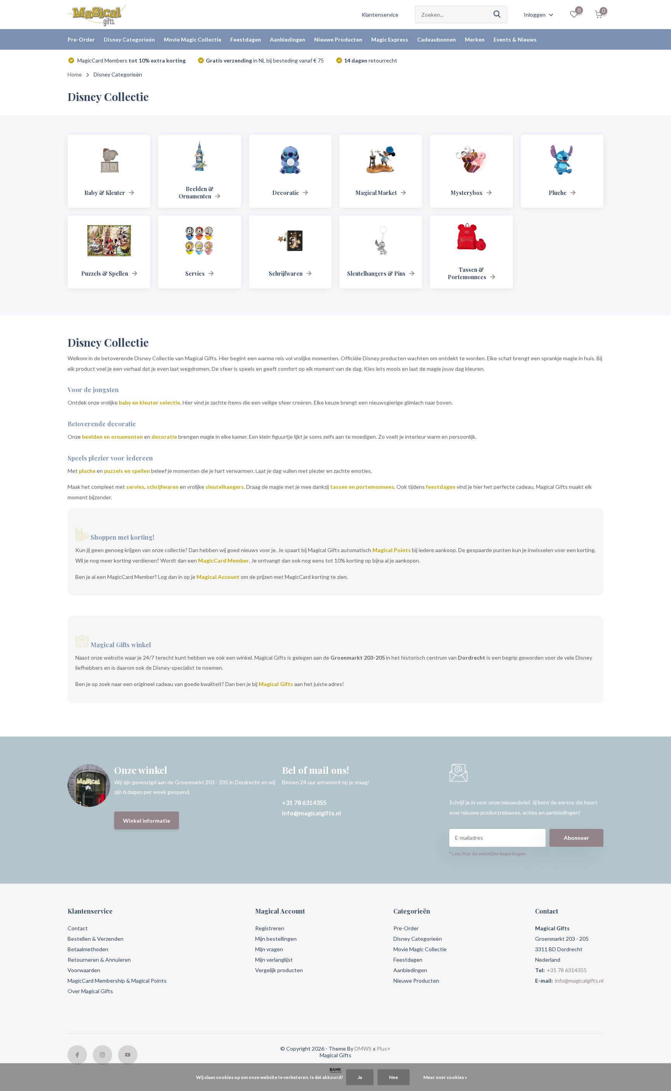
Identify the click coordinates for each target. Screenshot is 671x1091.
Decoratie (285, 192)
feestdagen (440, 486)
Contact (78, 928)
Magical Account (218, 576)
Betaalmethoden (88, 949)
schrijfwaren (163, 486)
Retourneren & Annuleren (99, 959)
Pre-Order (81, 39)
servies (135, 486)
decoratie (164, 436)
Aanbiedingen (287, 39)
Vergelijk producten (279, 970)
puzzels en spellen (127, 470)
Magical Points (391, 550)
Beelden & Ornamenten (196, 192)
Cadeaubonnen (436, 39)
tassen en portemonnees (362, 486)
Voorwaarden (84, 970)
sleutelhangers (224, 486)
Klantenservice (380, 14)
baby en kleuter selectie (149, 402)
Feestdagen (245, 39)
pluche (87, 470)
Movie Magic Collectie (192, 39)
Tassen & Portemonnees (467, 273)
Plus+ (384, 1048)
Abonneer (576, 837)
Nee (393, 1077)
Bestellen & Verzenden (95, 938)
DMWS (363, 1048)
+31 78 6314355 (304, 802)
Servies (195, 273)
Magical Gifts (276, 684)
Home (75, 74)
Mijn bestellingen (276, 938)
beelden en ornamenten (112, 436)
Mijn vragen (269, 949)
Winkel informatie (146, 820)
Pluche (558, 192)
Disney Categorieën (129, 39)
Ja (360, 1077)
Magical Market (376, 192)
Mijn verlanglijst (274, 959)
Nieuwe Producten (338, 39)
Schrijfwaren (285, 273)
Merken (475, 39)
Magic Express (389, 39)
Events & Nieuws (515, 39)
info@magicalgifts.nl (311, 813)
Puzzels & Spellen (104, 273)
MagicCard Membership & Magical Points (117, 980)
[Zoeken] (497, 14)
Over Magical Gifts (90, 991)
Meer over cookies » (445, 1077)
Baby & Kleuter (104, 192)
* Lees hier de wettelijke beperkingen (487, 853)
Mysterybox (467, 192)
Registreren (269, 928)
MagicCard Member (223, 560)
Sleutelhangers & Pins (376, 273)
